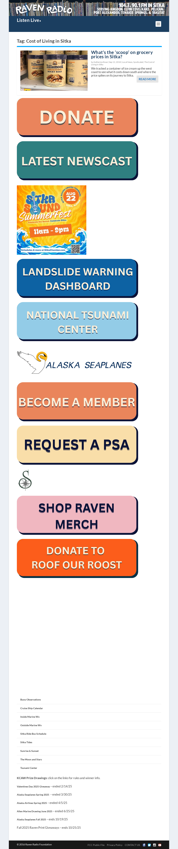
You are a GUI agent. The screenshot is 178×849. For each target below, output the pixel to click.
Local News (127, 62)
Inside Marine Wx (30, 716)
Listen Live (28, 20)
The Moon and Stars (31, 759)
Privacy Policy (114, 844)
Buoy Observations (30, 699)
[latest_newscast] (78, 179)
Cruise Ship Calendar (31, 708)
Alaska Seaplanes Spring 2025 (33, 794)
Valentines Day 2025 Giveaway (33, 786)
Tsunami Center (28, 767)
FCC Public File (96, 844)
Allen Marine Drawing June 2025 (34, 811)
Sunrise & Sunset (29, 750)
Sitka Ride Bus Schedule (33, 733)
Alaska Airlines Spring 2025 (32, 802)
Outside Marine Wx (31, 725)
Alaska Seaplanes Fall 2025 (31, 819)
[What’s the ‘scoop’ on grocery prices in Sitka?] (54, 70)
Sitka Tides (26, 742)
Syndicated (138, 62)
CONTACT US (132, 844)
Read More (147, 79)
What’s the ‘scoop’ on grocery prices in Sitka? (122, 54)
